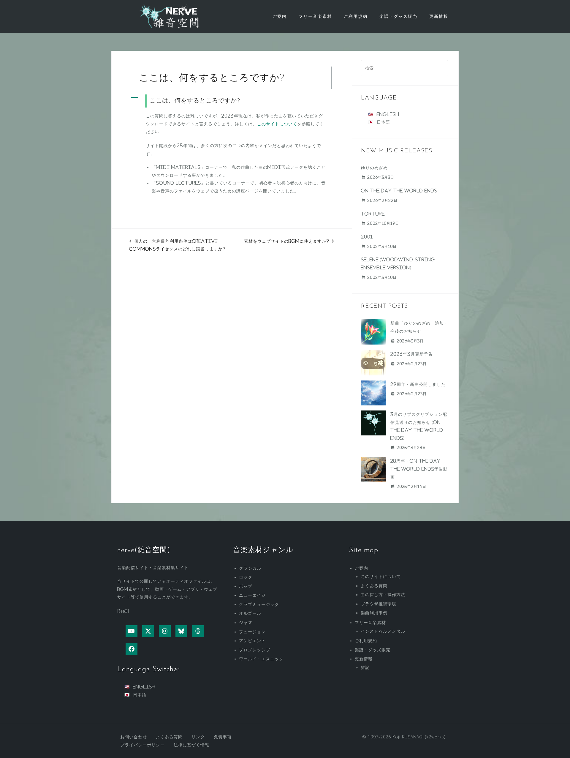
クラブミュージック (259, 604)
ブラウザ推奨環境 (378, 604)
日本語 (383, 122)
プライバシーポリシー (142, 745)
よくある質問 (374, 586)
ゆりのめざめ (374, 168)
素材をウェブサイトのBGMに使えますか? (286, 241)
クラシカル (250, 568)
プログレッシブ (254, 650)
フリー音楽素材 (315, 16)
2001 (367, 237)
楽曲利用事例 (374, 613)
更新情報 (438, 16)
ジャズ (245, 622)
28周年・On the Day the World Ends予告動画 (419, 469)
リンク (198, 737)
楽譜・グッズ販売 (398, 16)
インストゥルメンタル (383, 631)
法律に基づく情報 (191, 745)
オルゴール (250, 613)
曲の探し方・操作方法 (383, 595)
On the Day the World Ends (399, 191)
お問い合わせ (133, 737)
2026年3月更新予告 (411, 354)
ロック (245, 577)
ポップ (245, 586)
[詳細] (123, 611)
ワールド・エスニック (261, 659)
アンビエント (252, 641)
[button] (231, 101)
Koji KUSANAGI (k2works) (418, 737)
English (388, 114)
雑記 (365, 667)
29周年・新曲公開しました (418, 384)
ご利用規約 (356, 16)
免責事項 (223, 737)
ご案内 (280, 16)
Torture (373, 214)
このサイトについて (277, 124)
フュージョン (252, 632)
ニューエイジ (252, 595)
